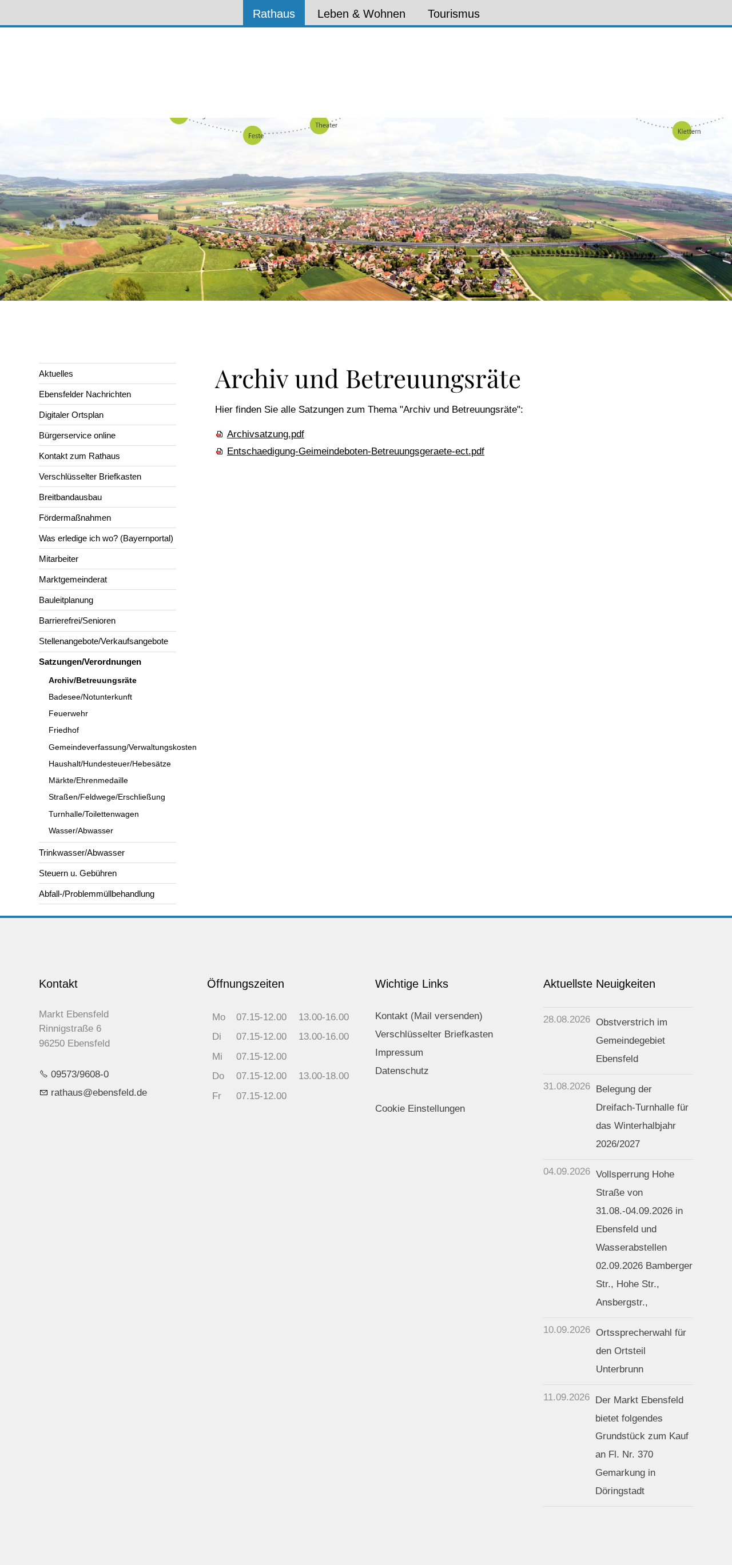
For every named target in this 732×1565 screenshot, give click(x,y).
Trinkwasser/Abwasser (82, 852)
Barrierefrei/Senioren (77, 620)
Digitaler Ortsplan (71, 415)
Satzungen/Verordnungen (90, 661)
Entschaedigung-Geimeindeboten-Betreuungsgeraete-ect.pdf (355, 451)
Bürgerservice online (77, 435)
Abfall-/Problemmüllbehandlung (96, 894)
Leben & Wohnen (361, 13)
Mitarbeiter (58, 559)
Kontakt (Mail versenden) (429, 1016)
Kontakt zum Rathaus (79, 456)
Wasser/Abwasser (81, 831)
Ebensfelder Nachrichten (85, 394)
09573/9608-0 (80, 1074)
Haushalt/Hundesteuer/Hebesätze (110, 764)
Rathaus (274, 13)
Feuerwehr (68, 713)
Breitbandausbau (70, 497)
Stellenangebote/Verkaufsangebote (103, 641)
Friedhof (64, 730)
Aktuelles (56, 373)
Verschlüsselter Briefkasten (90, 476)
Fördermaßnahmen (75, 517)
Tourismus (454, 13)
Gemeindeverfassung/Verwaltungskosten (112, 747)
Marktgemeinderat (73, 579)
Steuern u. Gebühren (78, 873)
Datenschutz (402, 1070)
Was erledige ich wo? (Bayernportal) (106, 538)
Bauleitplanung (66, 600)
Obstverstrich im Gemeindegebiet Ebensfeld (631, 1040)
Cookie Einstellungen (420, 1108)
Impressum (399, 1052)
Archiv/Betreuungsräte (93, 680)
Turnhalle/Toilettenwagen (94, 814)
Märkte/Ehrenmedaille (88, 780)
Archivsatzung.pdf (265, 434)
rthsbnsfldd (96, 1092)
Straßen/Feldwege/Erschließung (107, 797)
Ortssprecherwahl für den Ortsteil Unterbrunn (641, 1351)
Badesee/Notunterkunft (90, 697)
